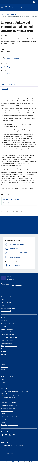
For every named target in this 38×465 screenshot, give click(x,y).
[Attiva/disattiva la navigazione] (2, 8)
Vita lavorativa (5, 354)
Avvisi (3, 369)
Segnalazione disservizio (8, 408)
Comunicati (13, 14)
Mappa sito (4, 456)
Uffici (2, 299)
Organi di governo (6, 294)
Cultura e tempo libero (7, 332)
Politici (3, 305)
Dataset (3, 422)
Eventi (3, 382)
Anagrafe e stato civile (7, 323)
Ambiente (4, 320)
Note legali (4, 419)
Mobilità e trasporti (6, 343)
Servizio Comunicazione (11, 199)
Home (2, 14)
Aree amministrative (6, 297)
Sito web (4, 462)
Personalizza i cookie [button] (7, 453)
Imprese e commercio (7, 340)
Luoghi (3, 379)
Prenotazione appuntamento (9, 405)
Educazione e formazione (8, 334)
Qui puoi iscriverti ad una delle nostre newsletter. (14, 445)
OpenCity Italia (19, 462)
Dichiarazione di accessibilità (9, 416)
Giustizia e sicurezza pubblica (9, 337)
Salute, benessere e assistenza (9, 346)
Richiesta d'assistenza (7, 411)
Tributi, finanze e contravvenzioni (10, 348)
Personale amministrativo (8, 308)
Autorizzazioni (5, 326)
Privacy (3, 413)
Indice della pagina (8, 84)
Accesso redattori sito (31, 463)
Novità (7, 14)
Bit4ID (32, 462)
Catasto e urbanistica (7, 329)
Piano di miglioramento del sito (9, 425)
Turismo (3, 351)
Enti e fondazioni (6, 302)
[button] (5, 2)
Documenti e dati (6, 311)
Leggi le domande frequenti (8, 402)
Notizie (3, 364)
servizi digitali (11, 462)
